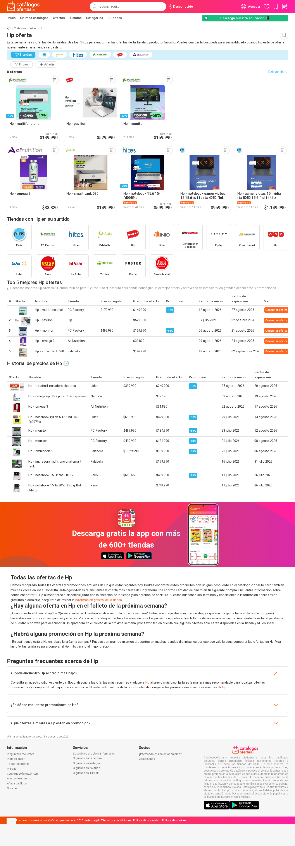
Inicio (11, 18)
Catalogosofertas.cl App (22, 773)
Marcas (11, 768)
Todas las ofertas (25, 28)
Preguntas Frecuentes (20, 754)
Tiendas (75, 18)
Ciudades (114, 18)
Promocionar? (16, 758)
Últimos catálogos (34, 18)
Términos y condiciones (116, 820)
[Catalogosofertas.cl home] (24, 6)
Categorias (94, 18)
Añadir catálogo (17, 783)
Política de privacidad (146, 820)
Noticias (12, 788)
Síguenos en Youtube (86, 768)
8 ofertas (14, 72)
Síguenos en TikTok (86, 773)
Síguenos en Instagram (87, 763)
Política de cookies (174, 820)
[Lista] (284, 6)
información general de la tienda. (98, 600)
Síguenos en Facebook (87, 758)
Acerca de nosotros (19, 778)
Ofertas (59, 18)
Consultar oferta (276, 310)
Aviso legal (92, 820)
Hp (147, 682)
